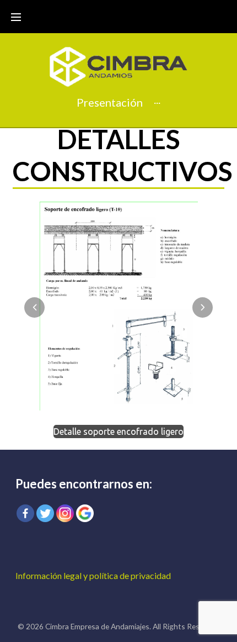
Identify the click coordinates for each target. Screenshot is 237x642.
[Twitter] (45, 513)
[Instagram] (65, 513)
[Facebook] (25, 513)
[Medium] (85, 513)
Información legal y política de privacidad (93, 575)
